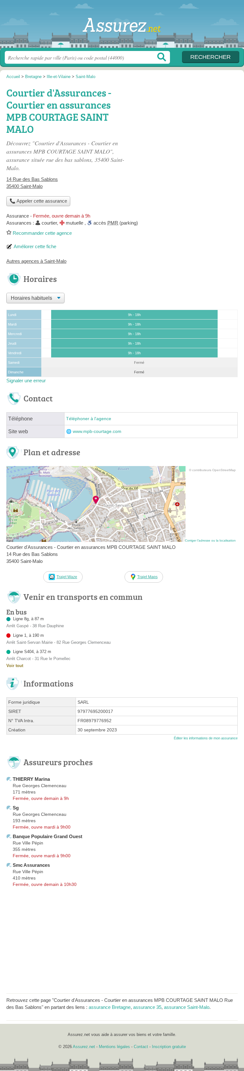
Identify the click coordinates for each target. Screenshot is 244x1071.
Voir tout (14, 665)
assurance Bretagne (110, 1007)
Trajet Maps (147, 577)
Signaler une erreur (26, 380)
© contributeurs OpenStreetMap (212, 470)
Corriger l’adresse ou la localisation (210, 540)
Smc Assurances (31, 865)
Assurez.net (122, 26)
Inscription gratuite (169, 1046)
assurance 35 (147, 1007)
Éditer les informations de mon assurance (206, 738)
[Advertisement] (184, 129)
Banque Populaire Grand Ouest (47, 836)
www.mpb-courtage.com (97, 431)
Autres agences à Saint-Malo (36, 261)
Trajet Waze (67, 577)
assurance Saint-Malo (186, 1007)
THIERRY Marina (31, 779)
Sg (16, 807)
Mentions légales (114, 1046)
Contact (141, 1046)
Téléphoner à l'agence (88, 418)
